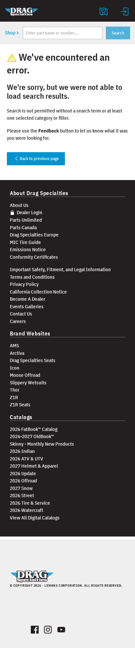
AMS (14, 345)
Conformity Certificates (34, 257)
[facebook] (35, 628)
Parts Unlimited (26, 220)
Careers (18, 321)
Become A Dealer (27, 299)
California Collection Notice (38, 292)
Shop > (12, 33)
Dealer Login (29, 212)
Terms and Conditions (32, 277)
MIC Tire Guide (25, 242)
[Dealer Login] (124, 11)
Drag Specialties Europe (34, 235)
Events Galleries (27, 306)
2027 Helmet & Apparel (34, 466)
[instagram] (48, 628)
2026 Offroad (23, 480)
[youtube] (61, 628)
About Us (19, 205)
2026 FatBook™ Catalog (33, 429)
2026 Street (22, 495)
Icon (14, 368)
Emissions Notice (28, 249)
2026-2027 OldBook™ (32, 436)
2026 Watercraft (26, 510)
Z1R (14, 397)
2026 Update (23, 473)
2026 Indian (22, 451)
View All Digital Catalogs (35, 518)
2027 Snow (21, 488)
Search (118, 33)
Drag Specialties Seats (32, 360)
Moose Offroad (25, 375)
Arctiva (17, 353)
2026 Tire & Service (30, 503)
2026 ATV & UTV (26, 459)
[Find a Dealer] (103, 11)
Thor (14, 390)
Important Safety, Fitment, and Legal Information (60, 269)
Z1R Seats (20, 404)
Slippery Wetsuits (28, 382)
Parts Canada (23, 227)
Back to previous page (39, 158)
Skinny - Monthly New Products (42, 444)
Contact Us (21, 314)
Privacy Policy (24, 284)
